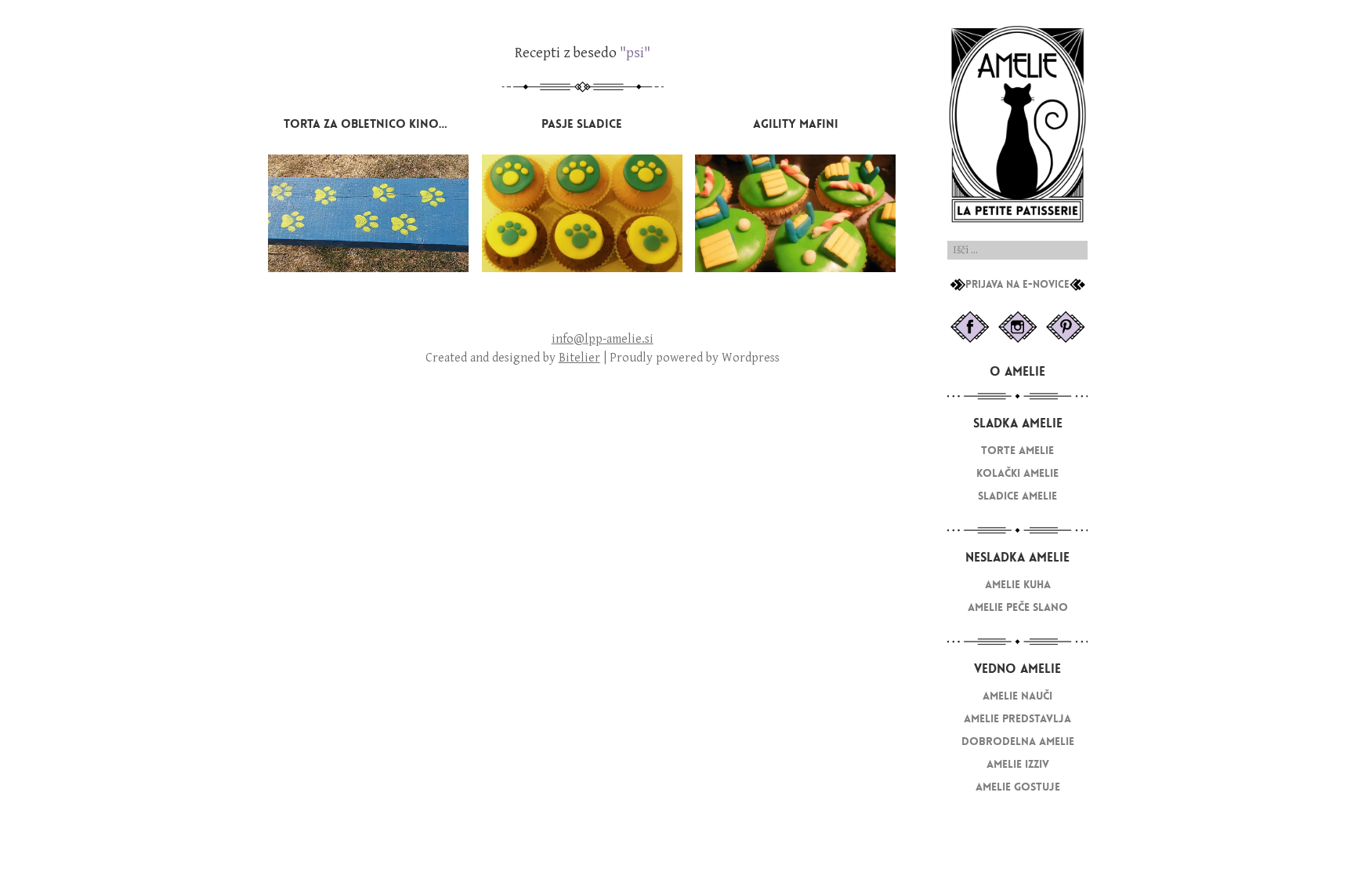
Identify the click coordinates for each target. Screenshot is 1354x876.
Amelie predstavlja (1017, 718)
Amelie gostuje (1018, 787)
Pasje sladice (581, 124)
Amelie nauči (1017, 696)
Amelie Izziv (1018, 764)
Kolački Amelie (1017, 473)
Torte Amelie (1017, 450)
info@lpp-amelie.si (602, 339)
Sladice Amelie (1017, 496)
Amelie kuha (1018, 584)
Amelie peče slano (1018, 607)
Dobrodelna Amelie (1017, 741)
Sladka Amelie (1018, 423)
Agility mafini (795, 124)
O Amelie (1017, 371)
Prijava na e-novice (1017, 284)
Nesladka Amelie (1017, 557)
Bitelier (579, 358)
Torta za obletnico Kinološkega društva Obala (434, 124)
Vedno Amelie (1017, 668)
